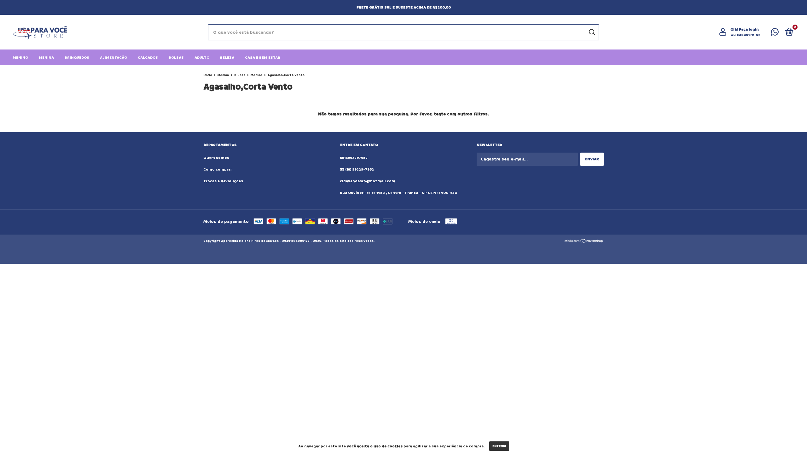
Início (207, 75)
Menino (20, 57)
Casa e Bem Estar (262, 57)
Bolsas (176, 57)
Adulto (201, 57)
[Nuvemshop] (584, 242)
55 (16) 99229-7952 (357, 169)
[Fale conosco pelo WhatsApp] (775, 33)
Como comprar (217, 169)
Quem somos (216, 157)
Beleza (227, 57)
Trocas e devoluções (223, 181)
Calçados (148, 57)
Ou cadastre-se (745, 35)
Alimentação (113, 57)
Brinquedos (77, 57)
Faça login (749, 29)
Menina (46, 57)
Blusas (239, 75)
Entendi (499, 446)
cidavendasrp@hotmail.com (367, 181)
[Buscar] (591, 32)
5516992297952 (354, 157)
